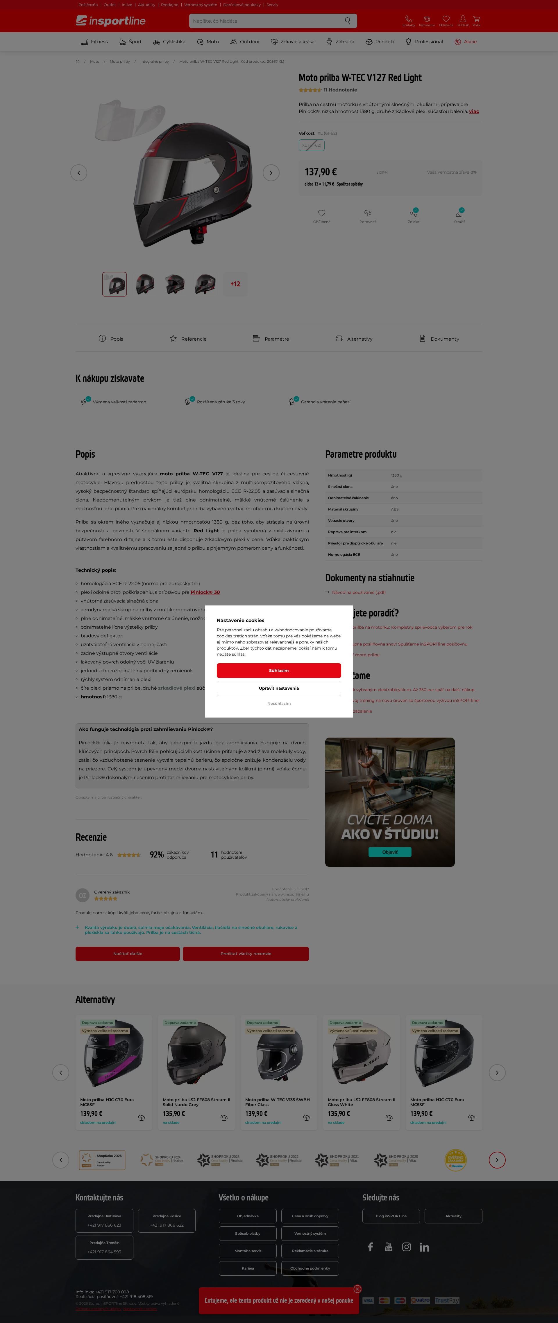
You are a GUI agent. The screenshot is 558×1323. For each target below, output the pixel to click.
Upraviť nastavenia (279, 688)
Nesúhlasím (279, 703)
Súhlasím (279, 670)
